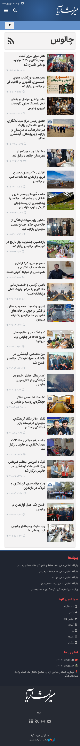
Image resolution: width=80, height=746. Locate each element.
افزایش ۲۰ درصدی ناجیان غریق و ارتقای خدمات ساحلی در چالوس (27, 177)
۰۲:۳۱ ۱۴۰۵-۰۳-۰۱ (14, 234)
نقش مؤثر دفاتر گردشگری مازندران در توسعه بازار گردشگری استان (29, 423)
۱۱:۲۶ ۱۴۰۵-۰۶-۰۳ (14, 92)
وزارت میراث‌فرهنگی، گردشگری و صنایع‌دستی (54, 590)
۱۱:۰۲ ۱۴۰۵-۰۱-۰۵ (13, 277)
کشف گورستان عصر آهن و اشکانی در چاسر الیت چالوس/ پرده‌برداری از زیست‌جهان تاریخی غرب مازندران (27, 201)
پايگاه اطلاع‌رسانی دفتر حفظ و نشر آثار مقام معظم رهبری (47, 566)
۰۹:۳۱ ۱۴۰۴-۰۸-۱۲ (14, 476)
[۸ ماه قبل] (60, 361)
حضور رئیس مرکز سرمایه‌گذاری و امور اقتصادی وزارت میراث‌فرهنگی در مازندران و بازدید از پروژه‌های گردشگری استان (26, 130)
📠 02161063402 (67, 666)
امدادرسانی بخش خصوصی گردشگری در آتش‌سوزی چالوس (28, 380)
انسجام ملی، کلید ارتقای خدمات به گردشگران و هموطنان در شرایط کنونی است (26, 268)
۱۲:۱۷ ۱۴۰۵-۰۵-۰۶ (14, 114)
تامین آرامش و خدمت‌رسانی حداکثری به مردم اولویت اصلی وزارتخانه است (26, 289)
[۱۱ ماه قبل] (60, 533)
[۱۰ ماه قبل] (60, 490)
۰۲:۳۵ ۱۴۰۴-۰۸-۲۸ (14, 407)
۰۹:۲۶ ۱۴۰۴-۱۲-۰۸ (14, 325)
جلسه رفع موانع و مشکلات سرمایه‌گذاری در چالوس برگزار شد (27, 445)
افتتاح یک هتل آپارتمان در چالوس (28, 507)
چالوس (62, 40)
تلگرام (71, 643)
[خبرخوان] (37, 722)
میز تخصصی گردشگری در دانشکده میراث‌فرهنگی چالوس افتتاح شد (26, 359)
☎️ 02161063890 (67, 660)
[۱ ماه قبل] (60, 106)
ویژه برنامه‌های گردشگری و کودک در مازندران (28, 486)
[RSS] (11, 41)
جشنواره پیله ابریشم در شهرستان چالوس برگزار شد (28, 153)
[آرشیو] (31, 722)
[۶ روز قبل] (60, 85)
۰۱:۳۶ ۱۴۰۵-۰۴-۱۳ (14, 161)
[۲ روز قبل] (60, 63)
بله (72, 631)
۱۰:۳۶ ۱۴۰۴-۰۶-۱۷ (14, 536)
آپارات (71, 625)
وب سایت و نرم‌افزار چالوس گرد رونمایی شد (28, 528)
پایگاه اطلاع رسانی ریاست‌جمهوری (59, 584)
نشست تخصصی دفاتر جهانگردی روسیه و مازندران (28, 399)
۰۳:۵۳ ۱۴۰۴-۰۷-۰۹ (14, 494)
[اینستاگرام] (43, 722)
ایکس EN (69, 619)
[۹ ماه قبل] (60, 383)
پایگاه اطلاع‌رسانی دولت (65, 578)
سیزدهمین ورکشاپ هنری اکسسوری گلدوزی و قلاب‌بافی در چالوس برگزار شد (26, 82)
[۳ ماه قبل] (60, 201)
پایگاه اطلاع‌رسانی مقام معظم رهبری (58, 572)
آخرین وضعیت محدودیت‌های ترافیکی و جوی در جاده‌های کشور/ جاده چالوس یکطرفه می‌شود (26, 313)
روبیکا (71, 637)
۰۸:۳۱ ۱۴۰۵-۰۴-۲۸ (14, 144)
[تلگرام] (48, 722)
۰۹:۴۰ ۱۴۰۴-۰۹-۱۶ (14, 368)
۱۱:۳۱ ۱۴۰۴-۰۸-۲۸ (14, 433)
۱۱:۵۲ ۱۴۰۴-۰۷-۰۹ (14, 515)
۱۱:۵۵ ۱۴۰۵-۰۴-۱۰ (14, 187)
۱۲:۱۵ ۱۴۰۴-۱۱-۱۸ (13, 347)
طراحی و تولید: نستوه (38, 740)
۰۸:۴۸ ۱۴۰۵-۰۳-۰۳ (14, 213)
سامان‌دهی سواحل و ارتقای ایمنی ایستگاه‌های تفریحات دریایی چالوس (28, 104)
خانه (39, 713)
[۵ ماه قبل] (60, 270)
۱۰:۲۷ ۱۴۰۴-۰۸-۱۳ (14, 455)
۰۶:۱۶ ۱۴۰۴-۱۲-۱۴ (13, 299)
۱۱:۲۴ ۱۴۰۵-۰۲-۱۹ (13, 252)
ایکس (71, 613)
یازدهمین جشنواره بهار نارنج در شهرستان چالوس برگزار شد (26, 244)
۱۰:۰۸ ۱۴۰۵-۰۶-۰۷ (14, 70)
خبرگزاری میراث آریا (66, 10)
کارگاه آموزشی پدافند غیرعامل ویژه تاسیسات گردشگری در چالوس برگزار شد (26, 467)
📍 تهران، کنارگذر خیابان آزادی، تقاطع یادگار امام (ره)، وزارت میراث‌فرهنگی (46, 674)
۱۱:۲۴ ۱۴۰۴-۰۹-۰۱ (13, 390)
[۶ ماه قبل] (60, 313)
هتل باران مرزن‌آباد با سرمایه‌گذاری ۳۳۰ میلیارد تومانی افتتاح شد (29, 61)
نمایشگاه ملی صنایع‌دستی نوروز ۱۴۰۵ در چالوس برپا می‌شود (29, 337)
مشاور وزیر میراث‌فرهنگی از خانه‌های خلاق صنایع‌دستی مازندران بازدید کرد (28, 225)
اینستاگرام (69, 607)
